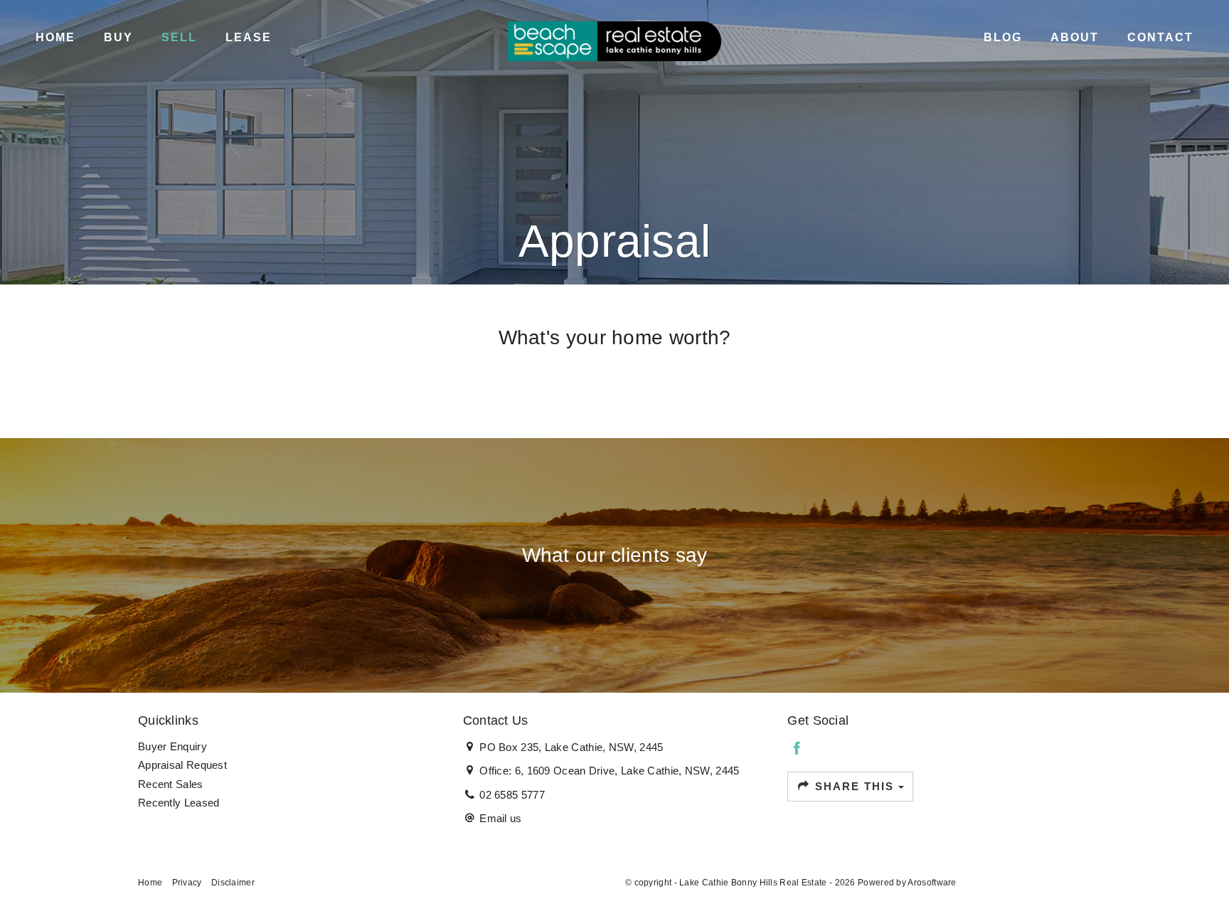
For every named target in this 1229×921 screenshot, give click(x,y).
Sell (179, 37)
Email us (500, 818)
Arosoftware (932, 883)
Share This (854, 786)
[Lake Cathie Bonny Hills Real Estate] (614, 40)
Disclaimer (233, 883)
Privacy (187, 883)
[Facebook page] (796, 749)
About (1074, 37)
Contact (1160, 37)
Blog (1003, 37)
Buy (118, 37)
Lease (248, 37)
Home (55, 37)
